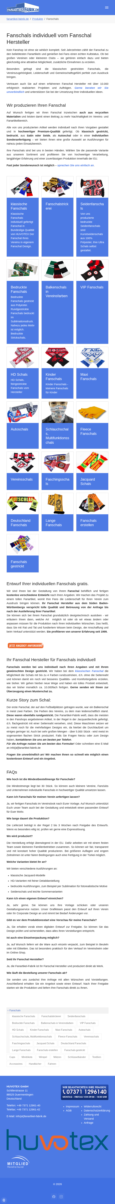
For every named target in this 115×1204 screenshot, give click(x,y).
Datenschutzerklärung (97, 1110)
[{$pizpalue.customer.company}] (23, 7)
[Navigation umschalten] (106, 7)
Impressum (72, 1106)
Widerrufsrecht (92, 1106)
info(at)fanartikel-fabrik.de (31, 1116)
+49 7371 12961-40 (28, 1105)
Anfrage (88, 1122)
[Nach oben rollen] (110, 1199)
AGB (69, 1110)
